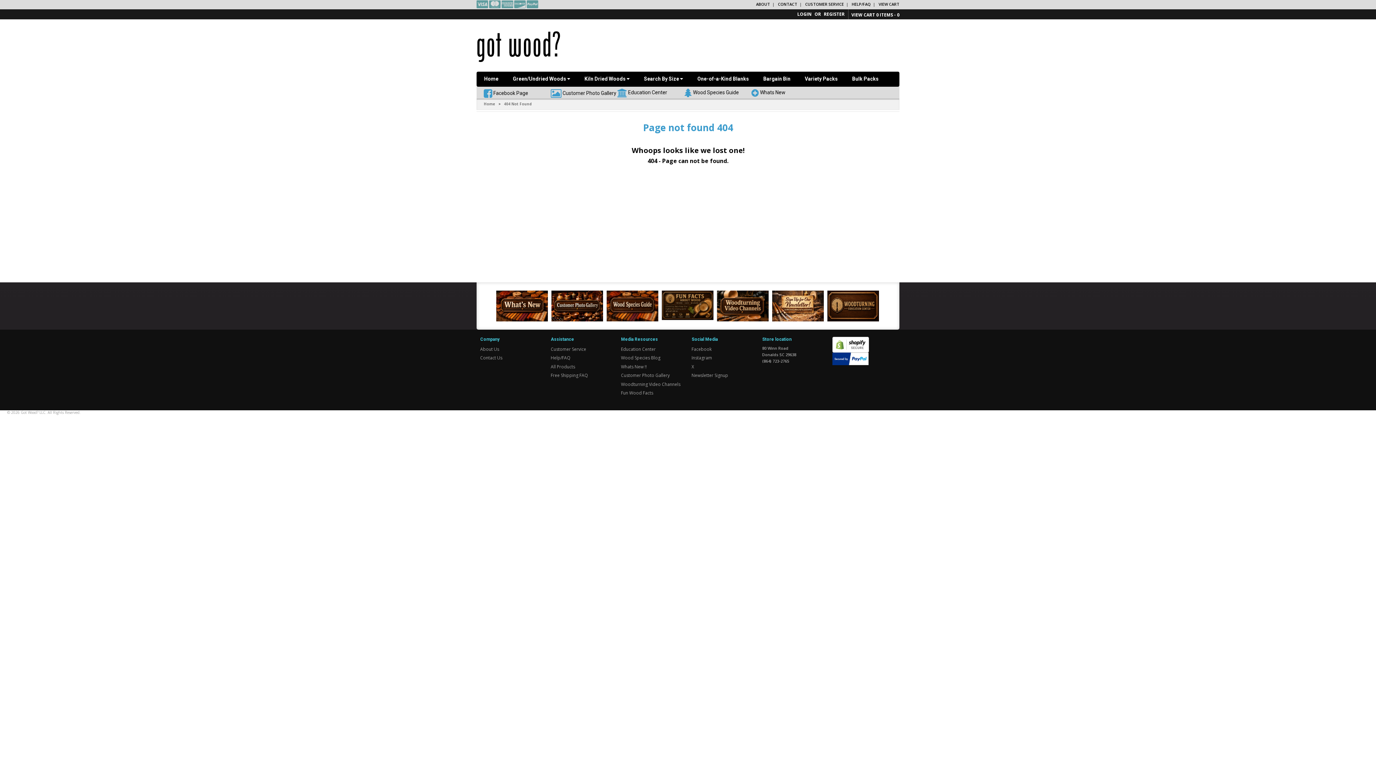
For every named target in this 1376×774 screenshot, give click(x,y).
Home (491, 79)
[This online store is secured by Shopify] (850, 341)
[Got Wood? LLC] (519, 46)
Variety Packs (821, 79)
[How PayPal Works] (850, 358)
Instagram (702, 358)
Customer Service (824, 4)
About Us (489, 349)
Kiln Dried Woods (605, 79)
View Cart (889, 4)
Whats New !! (634, 367)
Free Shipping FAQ (569, 375)
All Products (563, 367)
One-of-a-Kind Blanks (723, 79)
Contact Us (491, 358)
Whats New (772, 92)
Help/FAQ (861, 4)
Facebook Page (510, 93)
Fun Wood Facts (637, 393)
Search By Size (662, 79)
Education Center (647, 92)
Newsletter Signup (710, 375)
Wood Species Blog (640, 358)
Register (834, 14)
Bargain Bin (776, 79)
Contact (787, 4)
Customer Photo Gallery (589, 93)
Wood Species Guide (716, 92)
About (763, 4)
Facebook (702, 349)
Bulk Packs (865, 79)
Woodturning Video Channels (650, 384)
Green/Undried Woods (540, 79)
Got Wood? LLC (33, 412)
